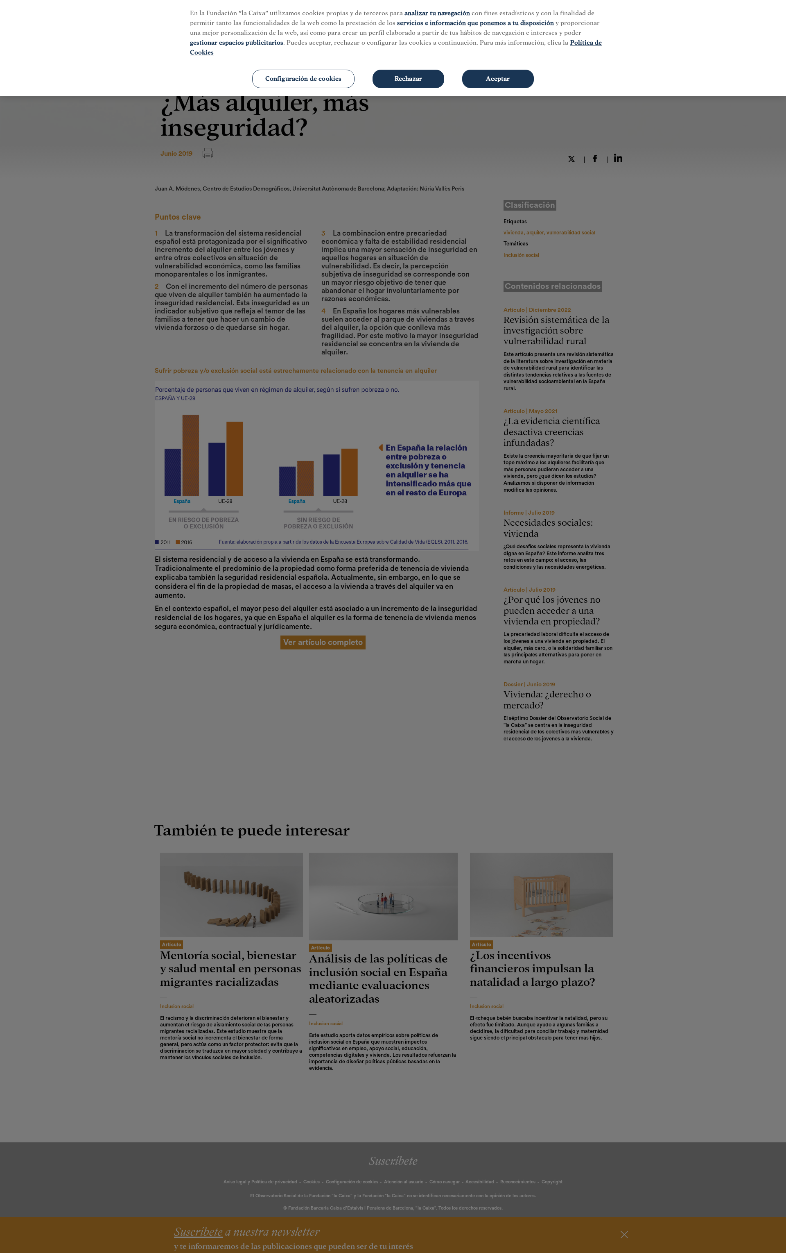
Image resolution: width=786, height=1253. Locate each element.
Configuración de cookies (303, 78)
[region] (393, 48)
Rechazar (408, 78)
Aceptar (498, 78)
